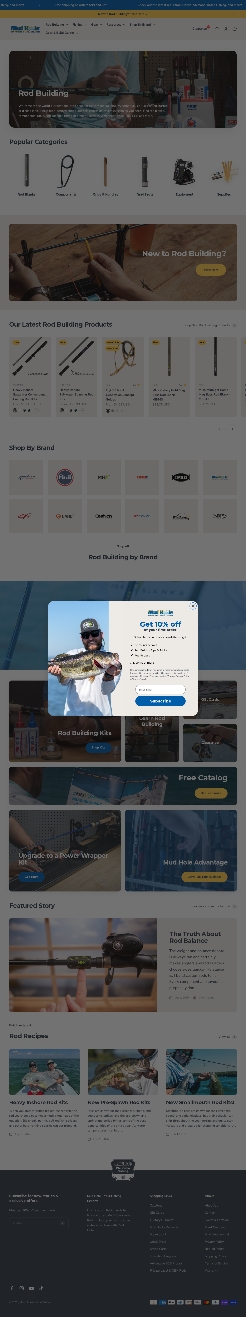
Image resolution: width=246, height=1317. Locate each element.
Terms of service (140, 679)
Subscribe (160, 701)
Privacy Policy (182, 676)
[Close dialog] (193, 606)
